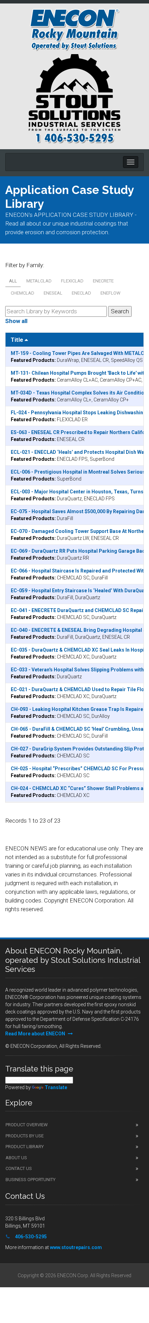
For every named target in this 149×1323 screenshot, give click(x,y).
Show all (16, 320)
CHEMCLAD (22, 293)
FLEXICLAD (72, 280)
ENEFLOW (110, 293)
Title (18, 339)
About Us (16, 1157)
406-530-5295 (31, 1236)
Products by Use (25, 1135)
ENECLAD (81, 293)
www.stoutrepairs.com (76, 1247)
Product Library (25, 1146)
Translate (56, 1087)
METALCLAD (39, 280)
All (13, 280)
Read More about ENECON (35, 1033)
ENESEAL (53, 293)
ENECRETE (103, 280)
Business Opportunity (30, 1179)
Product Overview (27, 1124)
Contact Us (19, 1168)
